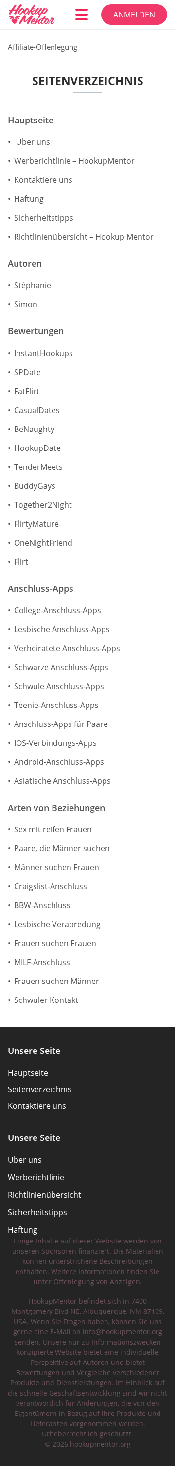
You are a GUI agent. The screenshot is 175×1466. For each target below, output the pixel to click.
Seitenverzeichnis (39, 1089)
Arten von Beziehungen (56, 808)
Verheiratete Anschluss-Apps (67, 648)
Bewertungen (36, 331)
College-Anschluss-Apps (57, 610)
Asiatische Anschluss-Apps (62, 781)
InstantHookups (43, 353)
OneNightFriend (43, 542)
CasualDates (37, 410)
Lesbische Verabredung (57, 924)
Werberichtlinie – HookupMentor (74, 160)
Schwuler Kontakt (46, 1000)
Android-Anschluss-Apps (59, 762)
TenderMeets (38, 467)
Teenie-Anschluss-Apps (56, 705)
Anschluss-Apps (40, 589)
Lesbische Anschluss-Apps (62, 629)
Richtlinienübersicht (44, 1195)
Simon (25, 304)
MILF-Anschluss (42, 962)
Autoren (25, 264)
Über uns (32, 142)
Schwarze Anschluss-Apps (61, 667)
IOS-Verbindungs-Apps (55, 743)
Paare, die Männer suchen (62, 848)
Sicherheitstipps (43, 217)
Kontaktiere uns (43, 179)
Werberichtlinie (36, 1177)
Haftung (29, 198)
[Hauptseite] (35, 14)
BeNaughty (34, 429)
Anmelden (134, 14)
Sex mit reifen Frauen (53, 829)
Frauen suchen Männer (56, 981)
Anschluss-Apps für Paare (61, 724)
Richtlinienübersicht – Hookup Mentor (84, 236)
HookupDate (37, 448)
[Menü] (81, 14)
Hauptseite (30, 120)
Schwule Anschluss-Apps (59, 686)
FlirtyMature (36, 523)
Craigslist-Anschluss (50, 886)
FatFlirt (26, 391)
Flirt (21, 561)
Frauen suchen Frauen (55, 943)
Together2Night (43, 505)
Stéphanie (32, 285)
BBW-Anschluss (42, 905)
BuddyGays (34, 486)
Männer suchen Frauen (56, 867)
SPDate (27, 372)
